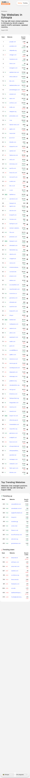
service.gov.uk (13, 363)
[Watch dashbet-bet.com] (27, 73)
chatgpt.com (12, 55)
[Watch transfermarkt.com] (27, 290)
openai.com (12, 151)
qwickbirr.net (12, 455)
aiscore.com (12, 210)
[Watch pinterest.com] (27, 237)
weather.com (14, 570)
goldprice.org (13, 380)
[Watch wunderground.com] (27, 368)
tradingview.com (13, 324)
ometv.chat (14, 526)
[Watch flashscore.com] (27, 156)
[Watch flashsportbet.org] (27, 399)
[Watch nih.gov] (27, 316)
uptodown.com (13, 199)
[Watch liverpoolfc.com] (27, 312)
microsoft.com (13, 177)
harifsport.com (13, 223)
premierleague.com (14, 89)
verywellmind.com (16, 504)
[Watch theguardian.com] (27, 403)
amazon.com (12, 276)
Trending (25, 3)
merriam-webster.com (14, 228)
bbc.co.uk (12, 185)
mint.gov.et (12, 389)
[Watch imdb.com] (27, 108)
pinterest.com (13, 236)
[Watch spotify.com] (27, 169)
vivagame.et (12, 258)
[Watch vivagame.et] (27, 259)
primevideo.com (13, 116)
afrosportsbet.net (14, 446)
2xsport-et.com (13, 415)
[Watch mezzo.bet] (27, 134)
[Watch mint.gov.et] (27, 390)
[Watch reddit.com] (27, 342)
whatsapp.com (13, 376)
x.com (11, 190)
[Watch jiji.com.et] (27, 138)
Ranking (20, 3)
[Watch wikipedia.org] (27, 51)
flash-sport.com (13, 468)
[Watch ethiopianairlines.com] (27, 451)
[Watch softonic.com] (27, 104)
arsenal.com (12, 94)
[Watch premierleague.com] (27, 90)
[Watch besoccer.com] (27, 443)
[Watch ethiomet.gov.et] (27, 421)
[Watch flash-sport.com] (27, 469)
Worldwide (4, 11)
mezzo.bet (12, 133)
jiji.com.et (12, 137)
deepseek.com (13, 372)
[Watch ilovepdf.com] (27, 216)
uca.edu (13, 588)
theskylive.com (15, 584)
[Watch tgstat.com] (27, 207)
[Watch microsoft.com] (27, 178)
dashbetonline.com (14, 85)
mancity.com (12, 407)
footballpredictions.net (16, 597)
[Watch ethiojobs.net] (27, 303)
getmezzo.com (13, 433)
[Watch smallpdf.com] (27, 438)
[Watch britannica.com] (27, 395)
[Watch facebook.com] (27, 60)
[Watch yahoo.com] (27, 333)
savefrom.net (13, 306)
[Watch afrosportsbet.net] (27, 447)
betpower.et (14, 557)
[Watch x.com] (27, 191)
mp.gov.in (13, 517)
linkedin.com (12, 142)
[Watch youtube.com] (27, 47)
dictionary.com (13, 164)
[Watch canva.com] (27, 264)
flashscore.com (13, 155)
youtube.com (13, 46)
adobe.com (12, 280)
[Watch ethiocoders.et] (27, 77)
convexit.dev (12, 271)
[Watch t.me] (27, 121)
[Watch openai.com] (27, 152)
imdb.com (12, 107)
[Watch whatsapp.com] (27, 377)
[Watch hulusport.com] (27, 242)
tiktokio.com (12, 472)
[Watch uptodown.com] (27, 200)
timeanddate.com (14, 424)
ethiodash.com (13, 245)
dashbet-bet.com (14, 72)
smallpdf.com (13, 437)
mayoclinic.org (13, 429)
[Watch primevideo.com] (27, 117)
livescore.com (13, 172)
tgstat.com (12, 206)
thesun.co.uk (14, 530)
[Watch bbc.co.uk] (27, 186)
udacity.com (12, 254)
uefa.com (12, 159)
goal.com (11, 346)
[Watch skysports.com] (27, 147)
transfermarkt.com (14, 289)
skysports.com (13, 146)
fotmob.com (12, 219)
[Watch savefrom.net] (27, 307)
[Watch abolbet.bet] (27, 320)
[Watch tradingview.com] (27, 325)
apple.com (12, 129)
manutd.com (12, 411)
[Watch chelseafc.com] (27, 464)
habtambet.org (13, 250)
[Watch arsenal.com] (27, 95)
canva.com (12, 263)
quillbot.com (12, 354)
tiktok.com (12, 63)
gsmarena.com (13, 298)
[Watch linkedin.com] (27, 143)
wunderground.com (14, 367)
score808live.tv (13, 350)
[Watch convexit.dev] (27, 272)
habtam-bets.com (14, 124)
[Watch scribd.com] (27, 182)
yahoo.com (12, 332)
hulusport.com (13, 241)
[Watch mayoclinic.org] (27, 430)
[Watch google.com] (27, 42)
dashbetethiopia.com (16, 592)
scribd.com (12, 181)
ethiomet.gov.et (13, 420)
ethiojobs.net (12, 302)
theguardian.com (13, 402)
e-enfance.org (15, 575)
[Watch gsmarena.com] (27, 299)
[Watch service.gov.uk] (27, 364)
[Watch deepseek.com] (27, 373)
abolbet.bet (12, 319)
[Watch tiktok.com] (27, 64)
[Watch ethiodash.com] (27, 246)
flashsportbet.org (14, 398)
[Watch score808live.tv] (27, 351)
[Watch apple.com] (27, 130)
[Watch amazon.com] (27, 277)
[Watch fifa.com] (27, 233)
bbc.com (11, 81)
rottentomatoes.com (14, 267)
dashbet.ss (12, 194)
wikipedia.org (12, 50)
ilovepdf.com (12, 215)
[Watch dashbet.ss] (27, 195)
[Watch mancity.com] (27, 408)
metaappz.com (13, 459)
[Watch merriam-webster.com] (27, 229)
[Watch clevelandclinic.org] (27, 386)
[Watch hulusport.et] (27, 203)
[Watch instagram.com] (27, 69)
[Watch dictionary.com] (27, 165)
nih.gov (11, 315)
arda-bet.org (14, 539)
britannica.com (13, 394)
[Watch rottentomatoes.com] (27, 268)
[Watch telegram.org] (27, 112)
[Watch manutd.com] (27, 412)
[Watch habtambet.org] (27, 251)
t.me (10, 120)
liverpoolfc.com (13, 311)
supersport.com (13, 337)
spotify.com (12, 168)
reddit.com (12, 341)
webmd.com (12, 328)
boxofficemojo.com (16, 534)
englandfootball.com (16, 513)
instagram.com (13, 68)
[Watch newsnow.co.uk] (27, 360)
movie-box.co (13, 293)
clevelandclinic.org (14, 385)
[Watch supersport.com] (27, 338)
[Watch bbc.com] (27, 82)
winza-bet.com (15, 566)
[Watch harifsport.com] (27, 224)
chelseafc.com (13, 463)
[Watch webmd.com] (27, 329)
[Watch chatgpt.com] (27, 56)
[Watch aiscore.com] (27, 211)
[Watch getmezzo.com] (27, 434)
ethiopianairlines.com (14, 450)
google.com (12, 41)
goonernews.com (16, 543)
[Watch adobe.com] (27, 281)
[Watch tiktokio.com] (27, 473)
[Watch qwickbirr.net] (27, 456)
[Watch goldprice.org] (27, 381)
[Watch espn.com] (27, 99)
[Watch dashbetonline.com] (27, 86)
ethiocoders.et (13, 76)
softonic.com (13, 103)
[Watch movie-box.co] (27, 294)
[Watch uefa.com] (27, 160)
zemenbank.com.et (16, 508)
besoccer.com (13, 442)
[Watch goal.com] (27, 347)
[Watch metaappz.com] (27, 460)
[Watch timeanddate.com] (27, 425)
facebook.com (13, 59)
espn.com (12, 98)
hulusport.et (12, 203)
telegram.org (12, 111)
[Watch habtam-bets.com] (27, 125)
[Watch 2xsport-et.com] (27, 416)
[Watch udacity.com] (27, 255)
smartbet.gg (14, 521)
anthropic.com (15, 562)
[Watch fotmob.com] (27, 220)
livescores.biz (15, 579)
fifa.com (11, 232)
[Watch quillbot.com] (27, 355)
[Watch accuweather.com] (27, 285)
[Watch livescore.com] (27, 173)
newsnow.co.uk (13, 359)
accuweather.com (14, 284)
